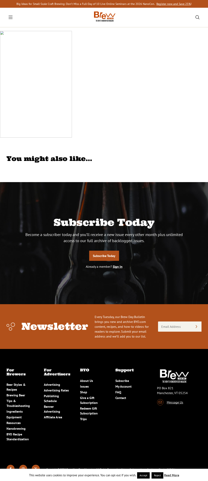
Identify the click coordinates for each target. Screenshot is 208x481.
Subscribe (122, 381)
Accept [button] (143, 475)
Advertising (52, 385)
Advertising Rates (56, 390)
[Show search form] (197, 17)
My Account (123, 386)
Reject (157, 475)
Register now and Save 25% (173, 4)
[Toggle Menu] (10, 17)
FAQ (118, 392)
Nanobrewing (16, 428)
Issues (84, 386)
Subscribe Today (104, 256)
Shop (83, 392)
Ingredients (14, 411)
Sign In (117, 267)
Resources (13, 423)
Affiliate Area (53, 417)
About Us (86, 381)
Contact (120, 398)
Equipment (14, 417)
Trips (83, 419)
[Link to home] (104, 17)
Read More (171, 475)
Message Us (175, 402)
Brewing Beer (15, 395)
